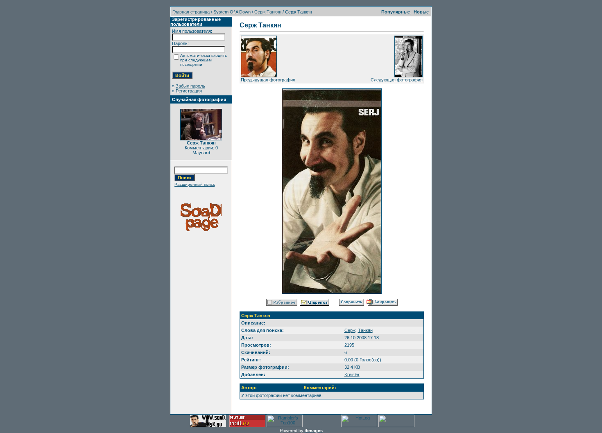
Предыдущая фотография (268, 79)
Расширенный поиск (194, 184)
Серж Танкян (267, 11)
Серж (349, 330)
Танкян (365, 330)
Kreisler (352, 374)
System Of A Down (232, 11)
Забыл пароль (190, 85)
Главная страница (191, 11)
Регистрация (189, 90)
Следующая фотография (397, 79)
